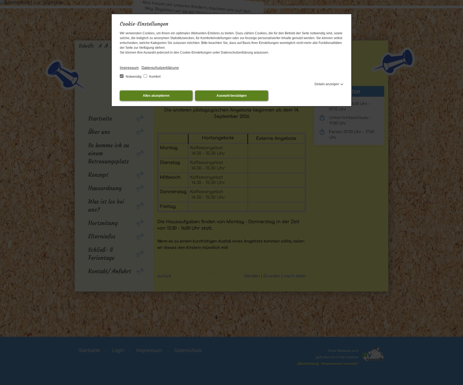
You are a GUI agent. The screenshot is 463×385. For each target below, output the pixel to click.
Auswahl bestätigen (231, 96)
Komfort (154, 77)
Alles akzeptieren (156, 96)
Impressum (129, 67)
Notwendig (133, 77)
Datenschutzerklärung (160, 67)
